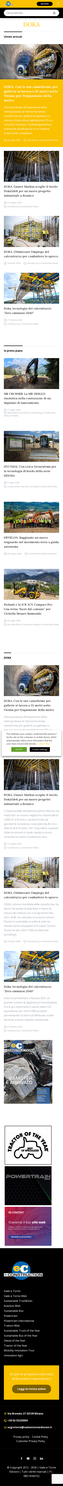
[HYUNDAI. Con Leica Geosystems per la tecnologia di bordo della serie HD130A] (31, 446)
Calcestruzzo (32, 140)
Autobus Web (12, 1306)
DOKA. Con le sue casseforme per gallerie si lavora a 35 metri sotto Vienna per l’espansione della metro (31, 93)
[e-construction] (9, 3)
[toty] (28, 1145)
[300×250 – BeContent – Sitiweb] (28, 1226)
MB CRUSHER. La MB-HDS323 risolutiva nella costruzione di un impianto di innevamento (27, 398)
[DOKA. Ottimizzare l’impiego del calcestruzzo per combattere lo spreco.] (31, 231)
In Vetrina (14, 415)
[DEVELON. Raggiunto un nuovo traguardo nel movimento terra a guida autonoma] (31, 517)
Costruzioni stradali (28, 486)
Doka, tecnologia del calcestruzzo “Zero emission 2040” (27, 311)
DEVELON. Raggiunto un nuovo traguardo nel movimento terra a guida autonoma (31, 542)
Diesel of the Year (14, 1340)
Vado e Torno (12, 1291)
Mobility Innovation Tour (19, 1350)
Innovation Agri (13, 1355)
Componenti (13, 486)
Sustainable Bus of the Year (20, 1335)
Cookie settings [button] (39, 749)
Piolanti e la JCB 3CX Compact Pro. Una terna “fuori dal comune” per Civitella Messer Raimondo (28, 609)
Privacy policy (21, 1437)
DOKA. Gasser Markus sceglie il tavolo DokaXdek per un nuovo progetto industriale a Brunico (31, 191)
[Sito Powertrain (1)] (28, 1185)
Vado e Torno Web (15, 1296)
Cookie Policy (40, 1437)
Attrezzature (12, 412)
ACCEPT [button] (19, 749)
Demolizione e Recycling (30, 412)
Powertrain (10, 1316)
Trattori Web (12, 1325)
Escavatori (52, 553)
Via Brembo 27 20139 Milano (25, 1413)
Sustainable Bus (13, 1311)
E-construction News (48, 140)
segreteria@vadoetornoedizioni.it (29, 1427)
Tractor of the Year (15, 1345)
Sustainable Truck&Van (18, 1301)
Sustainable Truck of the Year (22, 1330)
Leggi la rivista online (31, 1389)
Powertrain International (19, 1321)
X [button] (56, 733)
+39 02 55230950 (17, 1420)
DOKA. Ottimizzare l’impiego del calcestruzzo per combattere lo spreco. (31, 254)
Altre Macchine (14, 624)
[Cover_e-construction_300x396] (31, 1072)
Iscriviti (45, 3)
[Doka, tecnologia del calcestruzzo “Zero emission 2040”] (31, 288)
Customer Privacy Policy (30, 1441)
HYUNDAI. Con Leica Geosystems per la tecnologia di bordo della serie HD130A (30, 471)
